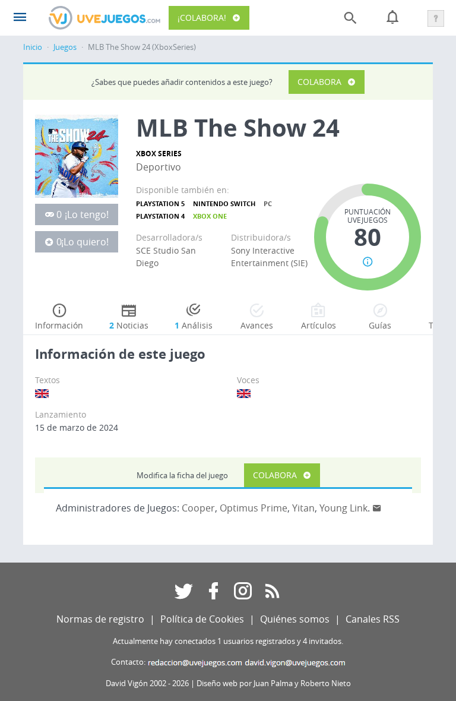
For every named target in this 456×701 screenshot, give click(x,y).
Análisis (194, 325)
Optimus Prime (253, 507)
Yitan (303, 507)
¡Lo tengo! (87, 214)
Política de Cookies (202, 619)
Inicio (32, 47)
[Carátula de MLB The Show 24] (76, 155)
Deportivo (158, 166)
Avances (256, 325)
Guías (380, 325)
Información (59, 325)
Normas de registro (100, 619)
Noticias (128, 325)
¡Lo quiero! (85, 241)
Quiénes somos (295, 619)
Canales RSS (373, 619)
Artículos (318, 325)
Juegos (65, 47)
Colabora (319, 81)
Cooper (198, 507)
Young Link (343, 507)
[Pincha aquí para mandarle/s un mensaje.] (377, 507)
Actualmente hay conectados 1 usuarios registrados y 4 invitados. (228, 641)
